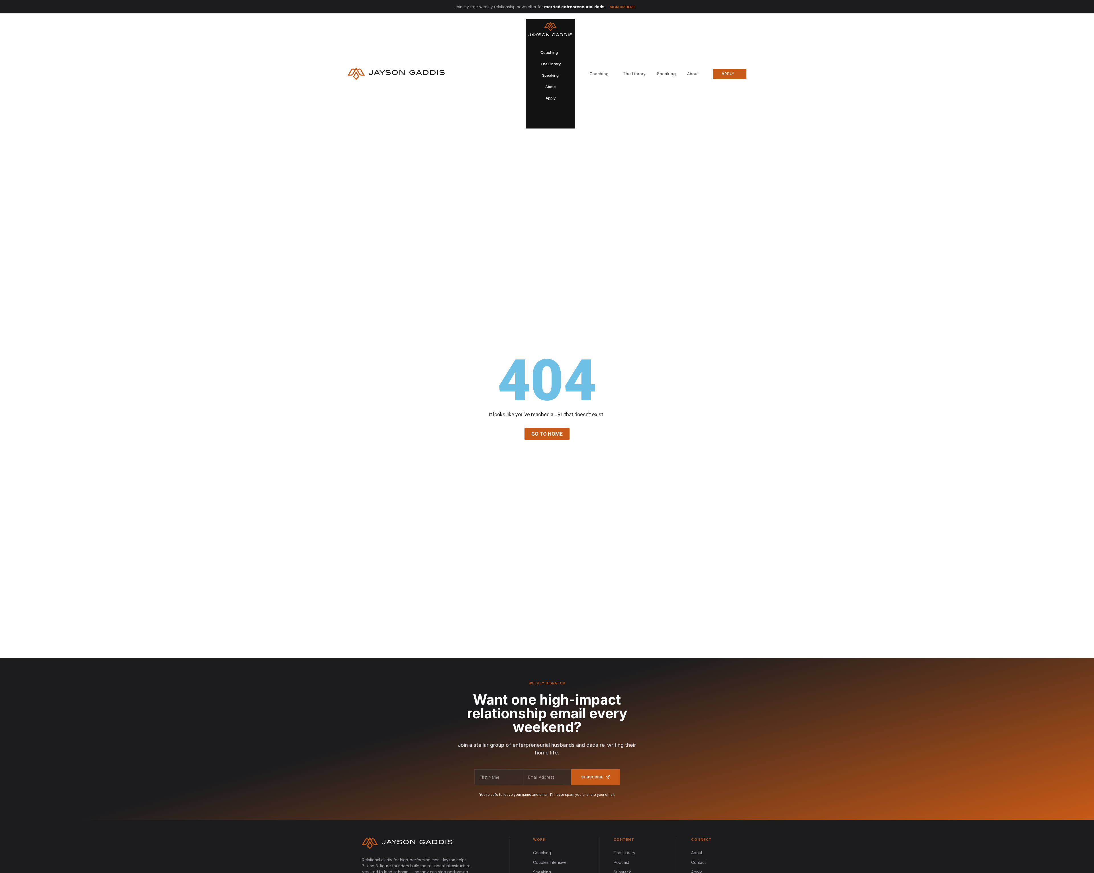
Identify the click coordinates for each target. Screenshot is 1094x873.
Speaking (666, 73)
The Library (634, 73)
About (693, 73)
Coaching (542, 852)
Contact (698, 862)
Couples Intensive (550, 862)
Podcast (621, 862)
